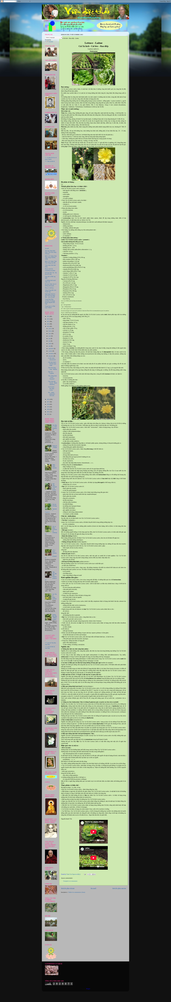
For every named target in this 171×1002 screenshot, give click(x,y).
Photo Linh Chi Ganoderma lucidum (50, 269)
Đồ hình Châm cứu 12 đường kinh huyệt (50, 284)
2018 (48, 404)
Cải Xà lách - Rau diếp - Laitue (51, 388)
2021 (48, 411)
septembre (51, 348)
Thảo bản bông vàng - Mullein (52, 368)
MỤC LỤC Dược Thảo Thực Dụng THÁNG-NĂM (51, 257)
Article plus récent (67, 888)
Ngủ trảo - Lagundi (51, 372)
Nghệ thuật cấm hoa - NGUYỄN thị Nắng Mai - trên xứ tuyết (50, 295)
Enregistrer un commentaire (70, 881)
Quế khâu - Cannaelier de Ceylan (54, 487)
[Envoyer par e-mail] (88, 874)
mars (49, 333)
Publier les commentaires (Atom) (76, 892)
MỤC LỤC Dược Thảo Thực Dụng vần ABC (51, 262)
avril (49, 336)
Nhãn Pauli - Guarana (54, 466)
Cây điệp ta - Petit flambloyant (54, 427)
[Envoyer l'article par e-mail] (84, 874)
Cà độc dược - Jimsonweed (52, 358)
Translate (51, 41)
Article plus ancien (119, 888)
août (49, 346)
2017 (48, 402)
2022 (48, 414)
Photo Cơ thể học (49, 288)
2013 (48, 321)
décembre (51, 356)
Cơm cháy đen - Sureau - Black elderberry (52, 383)
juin (49, 341)
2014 (48, 324)
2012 (48, 319)
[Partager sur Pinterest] (95, 874)
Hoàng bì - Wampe (54, 446)
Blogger (88, 988)
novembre (51, 353)
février (50, 331)
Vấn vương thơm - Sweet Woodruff (52, 377)
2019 (48, 406)
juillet (50, 343)
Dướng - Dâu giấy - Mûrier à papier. (54, 617)
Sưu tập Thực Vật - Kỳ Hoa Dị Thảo (51, 273)
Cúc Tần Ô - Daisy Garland (54, 596)
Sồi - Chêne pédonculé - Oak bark (51, 394)
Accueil (93, 888)
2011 (48, 316)
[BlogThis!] (90, 874)
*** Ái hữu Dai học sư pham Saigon (51, 158)
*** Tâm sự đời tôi (50, 161)
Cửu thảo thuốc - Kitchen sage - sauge (52, 363)
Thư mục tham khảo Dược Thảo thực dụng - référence (51, 252)
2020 (48, 409)
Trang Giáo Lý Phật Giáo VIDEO (50, 306)
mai (49, 338)
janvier (50, 328)
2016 (48, 399)
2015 (48, 326)
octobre (50, 351)
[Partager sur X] (91, 874)
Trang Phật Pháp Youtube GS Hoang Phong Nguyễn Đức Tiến (50, 302)
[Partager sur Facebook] (93, 874)
